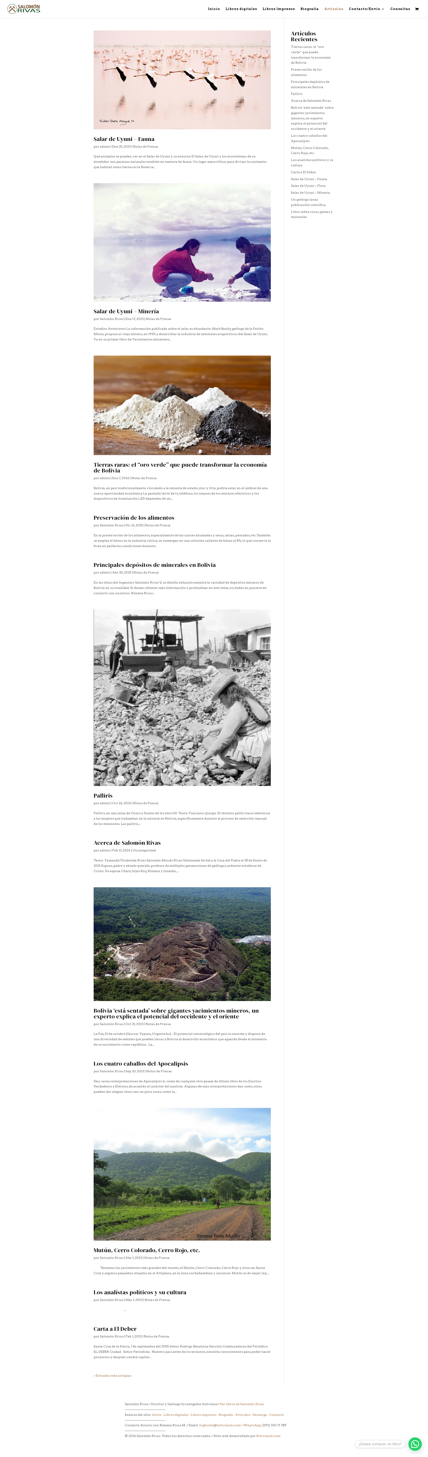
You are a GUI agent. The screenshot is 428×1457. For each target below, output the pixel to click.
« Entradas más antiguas (113, 1375)
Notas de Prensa (145, 146)
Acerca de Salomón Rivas (127, 843)
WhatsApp (252, 1425)
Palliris (103, 796)
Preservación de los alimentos (134, 518)
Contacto (276, 1414)
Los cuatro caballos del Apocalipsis (141, 1064)
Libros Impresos (279, 9)
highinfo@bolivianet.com (220, 1425)
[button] (415, 1444)
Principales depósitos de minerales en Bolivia (155, 565)
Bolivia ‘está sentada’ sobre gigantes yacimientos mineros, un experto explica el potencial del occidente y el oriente (176, 1013)
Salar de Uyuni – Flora (308, 185)
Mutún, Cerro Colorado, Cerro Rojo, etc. (147, 1250)
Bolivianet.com (268, 1436)
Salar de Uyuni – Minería (126, 311)
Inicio (214, 9)
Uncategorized (144, 850)
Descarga (260, 1414)
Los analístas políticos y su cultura (140, 1292)
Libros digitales (241, 9)
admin (105, 146)
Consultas (400, 9)
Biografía (309, 9)
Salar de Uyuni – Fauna (124, 139)
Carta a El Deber (115, 1329)
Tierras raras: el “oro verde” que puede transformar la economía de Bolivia (180, 467)
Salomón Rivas (111, 319)
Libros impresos (203, 1414)
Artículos (333, 9)
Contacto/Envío (364, 9)
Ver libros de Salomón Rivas (242, 1404)
